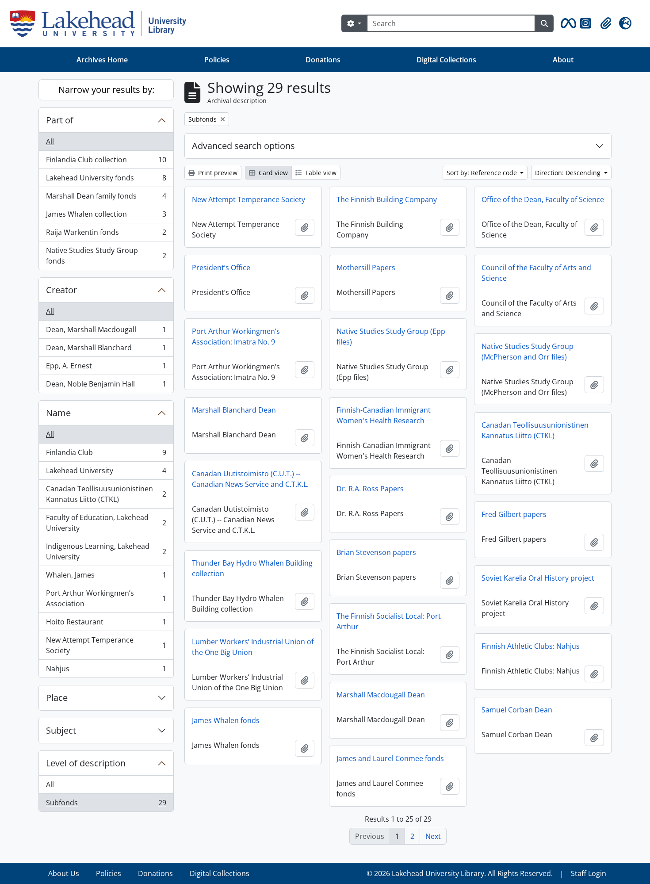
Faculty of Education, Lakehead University (106, 523)
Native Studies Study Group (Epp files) (390, 336)
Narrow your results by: (106, 90)
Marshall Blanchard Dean (234, 410)
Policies (216, 60)
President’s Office (221, 267)
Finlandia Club (106, 455)
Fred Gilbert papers (514, 514)
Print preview (216, 172)
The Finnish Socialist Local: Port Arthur (388, 621)
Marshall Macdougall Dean (380, 695)
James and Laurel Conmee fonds (390, 758)
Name (58, 413)
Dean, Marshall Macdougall (106, 332)
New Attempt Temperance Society (106, 645)
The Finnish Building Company (386, 199)
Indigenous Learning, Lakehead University (106, 551)
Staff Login (588, 873)
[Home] (101, 24)
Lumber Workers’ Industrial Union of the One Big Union (253, 647)
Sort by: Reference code (483, 172)
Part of (59, 120)
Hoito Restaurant (106, 624)
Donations (323, 60)
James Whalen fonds (226, 720)
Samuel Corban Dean (517, 710)
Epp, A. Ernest (106, 368)
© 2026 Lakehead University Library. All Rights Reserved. (460, 873)
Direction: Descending (568, 172)
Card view (272, 172)
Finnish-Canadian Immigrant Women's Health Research (383, 415)
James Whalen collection (106, 216)
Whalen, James (106, 577)
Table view (319, 172)
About (563, 60)
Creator (61, 290)
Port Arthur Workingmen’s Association (106, 598)
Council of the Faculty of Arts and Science (536, 273)
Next (433, 836)
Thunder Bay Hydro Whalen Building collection (252, 568)
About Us (63, 873)
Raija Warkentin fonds (106, 234)
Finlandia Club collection (106, 162)
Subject (61, 730)
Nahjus (106, 670)
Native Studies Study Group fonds (106, 255)
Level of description (86, 763)
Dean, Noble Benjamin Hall (106, 386)
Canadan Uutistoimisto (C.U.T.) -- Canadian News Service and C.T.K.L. (250, 479)
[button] (567, 23)
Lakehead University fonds (106, 180)
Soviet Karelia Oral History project (538, 578)
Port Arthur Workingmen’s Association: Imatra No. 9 (236, 336)
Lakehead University (106, 473)
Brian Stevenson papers (376, 552)
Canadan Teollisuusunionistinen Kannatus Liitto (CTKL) (106, 494)
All (50, 141)
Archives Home (102, 60)
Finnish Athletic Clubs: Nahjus (531, 646)
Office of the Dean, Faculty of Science (543, 199)
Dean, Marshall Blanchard (106, 350)
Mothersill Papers (365, 267)
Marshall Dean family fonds (106, 198)
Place (57, 698)
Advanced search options (243, 146)
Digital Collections (446, 60)
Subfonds (106, 804)
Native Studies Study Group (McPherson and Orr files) (528, 351)
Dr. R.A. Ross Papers (370, 489)
